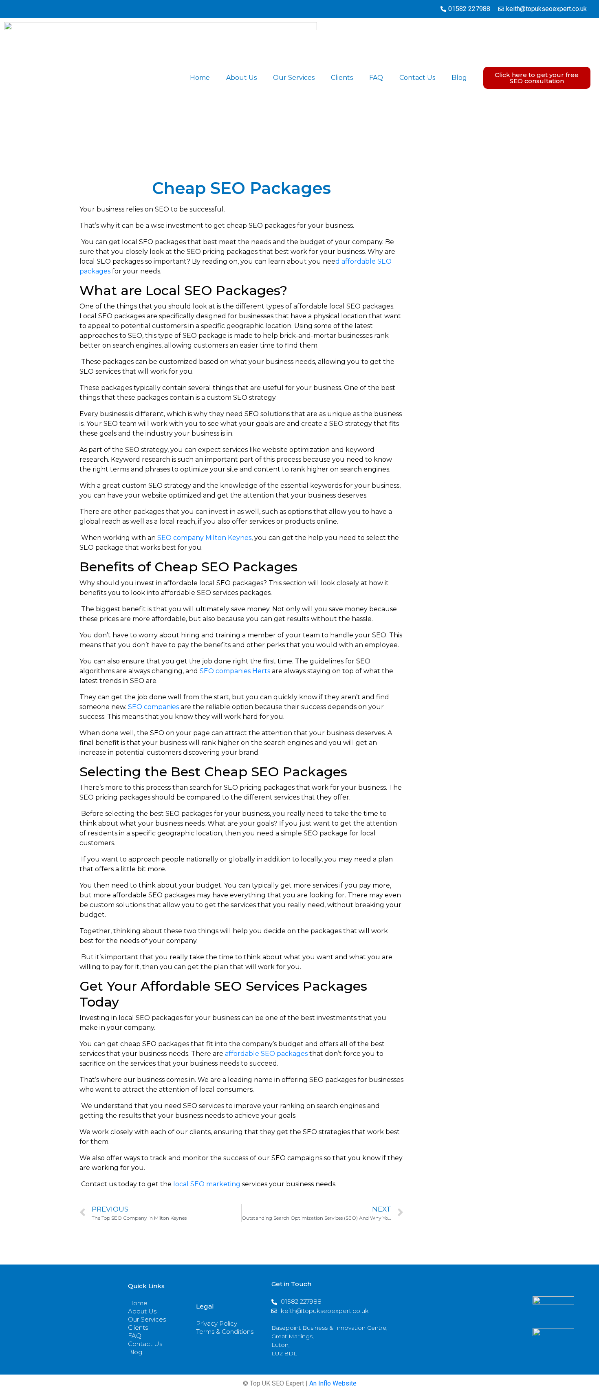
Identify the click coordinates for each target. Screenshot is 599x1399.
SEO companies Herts (235, 671)
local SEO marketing (206, 1184)
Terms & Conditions (224, 1331)
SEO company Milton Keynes (204, 538)
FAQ (376, 78)
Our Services (294, 78)
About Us (241, 78)
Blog (459, 78)
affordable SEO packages (266, 1054)
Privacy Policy (216, 1323)
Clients (342, 78)
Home (200, 78)
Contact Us (417, 78)
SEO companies (153, 707)
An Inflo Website (333, 1383)
